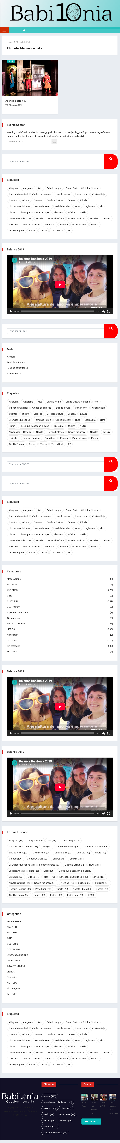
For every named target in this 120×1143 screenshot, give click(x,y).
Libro (102, 206)
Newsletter (12, 635)
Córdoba (38, 200)
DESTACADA (13, 607)
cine (96, 188)
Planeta (64, 224)
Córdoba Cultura (55, 200)
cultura (25, 200)
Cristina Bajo (98, 194)
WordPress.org (14, 373)
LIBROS (11, 629)
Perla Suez (50, 224)
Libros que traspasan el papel (34, 212)
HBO (77, 206)
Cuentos (13, 200)
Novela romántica (77, 218)
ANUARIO (12, 584)
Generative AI (13, 618)
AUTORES (12, 590)
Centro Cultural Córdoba (78, 188)
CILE (11, 61)
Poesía (94, 224)
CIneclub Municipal (18, 194)
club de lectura (63, 194)
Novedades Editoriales (20, 218)
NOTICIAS (12, 640)
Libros (12, 212)
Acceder (11, 357)
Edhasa (72, 200)
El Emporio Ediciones (19, 206)
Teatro (43, 230)
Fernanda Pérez (43, 206)
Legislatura (90, 206)
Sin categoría (13, 646)
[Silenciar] (103, 311)
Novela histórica (56, 218)
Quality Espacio (16, 230)
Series (32, 230)
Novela (39, 218)
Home (9, 42)
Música (71, 212)
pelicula (106, 218)
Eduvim (83, 200)
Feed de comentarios (17, 368)
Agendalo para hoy (15, 101)
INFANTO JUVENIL (16, 623)
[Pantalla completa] (108, 311)
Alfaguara (13, 188)
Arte (40, 188)
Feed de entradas (16, 362)
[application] (60, 284)
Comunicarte (81, 194)
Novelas (94, 218)
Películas (13, 224)
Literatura (59, 212)
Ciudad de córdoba (41, 194)
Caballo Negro (54, 188)
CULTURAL (12, 601)
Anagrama (28, 188)
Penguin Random (31, 224)
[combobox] (32, 141)
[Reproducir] (11, 311)
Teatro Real (57, 230)
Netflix (83, 212)
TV (69, 230)
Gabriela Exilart (63, 206)
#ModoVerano (14, 579)
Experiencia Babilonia (17, 612)
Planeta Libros (79, 224)
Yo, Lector (12, 651)
